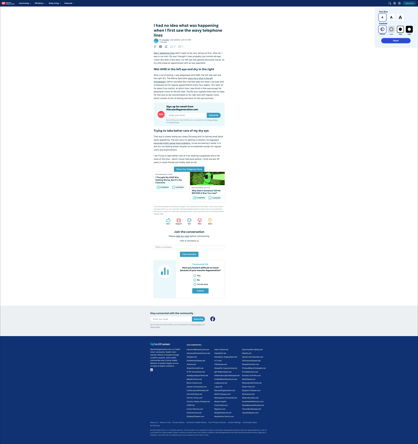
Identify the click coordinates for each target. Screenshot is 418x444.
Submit (200, 291)
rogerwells (165, 40)
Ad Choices (155, 425)
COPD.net (191, 405)
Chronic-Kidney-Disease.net (198, 401)
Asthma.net (191, 364)
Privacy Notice (212, 120)
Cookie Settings (234, 422)
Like (167, 221)
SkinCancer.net (248, 394)
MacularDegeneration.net (224, 390)
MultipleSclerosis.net (222, 413)
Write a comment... (164, 247)
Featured (68, 3)
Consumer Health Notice (196, 422)
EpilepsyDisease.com (195, 416)
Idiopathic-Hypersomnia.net (225, 368)
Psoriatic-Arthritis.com (251, 375)
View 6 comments (188, 241)
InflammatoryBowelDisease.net (227, 375)
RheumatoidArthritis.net (252, 383)
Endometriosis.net (194, 413)
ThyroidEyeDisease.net (251, 409)
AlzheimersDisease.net (196, 360)
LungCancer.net (220, 383)
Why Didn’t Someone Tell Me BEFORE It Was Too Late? (206, 191)
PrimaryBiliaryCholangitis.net (254, 368)
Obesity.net (246, 353)
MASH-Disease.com (222, 394)
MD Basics (39, 3)
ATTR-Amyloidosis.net (196, 372)
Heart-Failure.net (221, 349)
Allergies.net (192, 357)
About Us (154, 422)
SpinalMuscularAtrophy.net (253, 405)
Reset (396, 40)
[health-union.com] (160, 344)
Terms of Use (174, 122)
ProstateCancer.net (250, 372)
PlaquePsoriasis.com (250, 364)
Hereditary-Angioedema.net (225, 357)
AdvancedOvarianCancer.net (198, 353)
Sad (188, 221)
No (198, 280)
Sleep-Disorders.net (250, 398)
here (161, 214)
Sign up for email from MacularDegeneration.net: (182, 108)
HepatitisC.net (220, 353)
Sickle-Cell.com (248, 387)
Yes (199, 275)
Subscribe (213, 115)
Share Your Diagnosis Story (189, 169)
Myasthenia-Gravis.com (224, 416)
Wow (198, 221)
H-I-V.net (218, 360)
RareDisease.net (248, 379)
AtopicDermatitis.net (195, 368)
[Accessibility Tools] (394, 3)
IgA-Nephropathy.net (223, 372)
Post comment (189, 254)
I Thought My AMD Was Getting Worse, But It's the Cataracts (168, 180)
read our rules (182, 236)
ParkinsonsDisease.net (251, 360)
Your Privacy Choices (217, 422)
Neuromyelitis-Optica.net (252, 349)
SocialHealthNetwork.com (253, 401)
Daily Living (54, 3)
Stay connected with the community (171, 313)
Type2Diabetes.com (250, 413)
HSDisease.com (220, 364)
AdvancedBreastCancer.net (198, 349)
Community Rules (250, 422)
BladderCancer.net (194, 379)
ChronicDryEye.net (194, 394)
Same (209, 221)
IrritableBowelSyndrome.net (225, 379)
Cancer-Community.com (197, 387)
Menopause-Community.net (225, 398)
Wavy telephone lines (164, 53)
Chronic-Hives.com (194, 398)
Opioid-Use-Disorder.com (252, 357)
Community (24, 3)
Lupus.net (218, 387)
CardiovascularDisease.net (198, 390)
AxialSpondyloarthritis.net (197, 375)
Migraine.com (219, 409)
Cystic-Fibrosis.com (195, 409)
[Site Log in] (399, 3)
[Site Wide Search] (389, 3)
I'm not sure (202, 284)
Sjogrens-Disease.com (251, 390)
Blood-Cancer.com (194, 383)
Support (178, 221)
